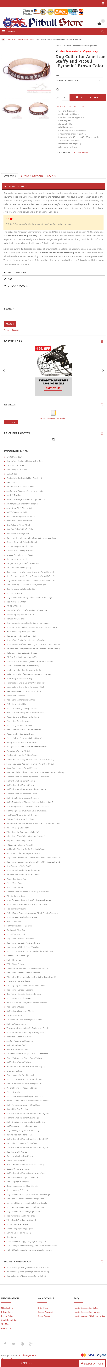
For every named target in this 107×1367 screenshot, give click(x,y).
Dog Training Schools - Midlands (20, 938)
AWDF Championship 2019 (18, 512)
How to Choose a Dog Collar (86, 1308)
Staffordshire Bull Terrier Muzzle (20, 785)
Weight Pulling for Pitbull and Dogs (22, 1087)
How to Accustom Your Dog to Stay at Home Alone (28, 623)
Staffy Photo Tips (14, 959)
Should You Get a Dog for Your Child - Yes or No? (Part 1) (30, 759)
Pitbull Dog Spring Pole (16, 878)
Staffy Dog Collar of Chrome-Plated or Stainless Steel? (30, 802)
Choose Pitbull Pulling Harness (20, 550)
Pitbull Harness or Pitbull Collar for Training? (25, 1164)
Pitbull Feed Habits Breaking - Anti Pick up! (25, 1096)
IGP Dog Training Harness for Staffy (22, 657)
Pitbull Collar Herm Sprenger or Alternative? (25, 712)
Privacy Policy (7, 1312)
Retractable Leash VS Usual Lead (21, 1036)
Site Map (5, 1324)
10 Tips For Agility (14, 1015)
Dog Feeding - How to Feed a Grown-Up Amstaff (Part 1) (30, 571)
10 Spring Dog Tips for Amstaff (20, 844)
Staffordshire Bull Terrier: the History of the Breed (28, 891)
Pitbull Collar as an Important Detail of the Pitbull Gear (30, 951)
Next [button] (48, 108)
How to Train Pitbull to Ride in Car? (21, 635)
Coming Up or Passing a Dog (19, 1232)
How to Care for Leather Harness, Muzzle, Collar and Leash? (32, 627)
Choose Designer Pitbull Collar (20, 546)
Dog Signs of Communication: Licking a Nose (25, 1198)
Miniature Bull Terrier (16, 695)
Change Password (45, 1312)
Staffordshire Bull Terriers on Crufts (22, 793)
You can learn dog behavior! (18, 1160)
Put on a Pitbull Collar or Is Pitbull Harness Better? (28, 1100)
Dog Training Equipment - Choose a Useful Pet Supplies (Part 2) (33, 861)
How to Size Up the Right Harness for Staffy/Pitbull (28, 1267)
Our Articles (12, 473)
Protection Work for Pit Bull (18, 750)
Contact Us (6, 1328)
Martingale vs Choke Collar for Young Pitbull (25, 686)
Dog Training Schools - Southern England (24, 993)
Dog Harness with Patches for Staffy (22, 588)
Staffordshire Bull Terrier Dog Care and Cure (26, 1173)
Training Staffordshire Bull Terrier (21, 819)
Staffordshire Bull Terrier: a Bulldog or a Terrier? (27, 789)
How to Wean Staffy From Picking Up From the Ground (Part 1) (33, 644)
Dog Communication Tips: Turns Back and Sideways (28, 1194)
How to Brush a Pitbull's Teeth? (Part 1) (23, 870)
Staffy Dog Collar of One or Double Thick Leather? (28, 806)
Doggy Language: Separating (19, 1224)
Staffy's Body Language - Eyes (19, 925)
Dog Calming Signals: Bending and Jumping (25, 1207)
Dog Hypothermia (14, 593)
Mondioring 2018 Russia (17, 469)
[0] (99, 24)
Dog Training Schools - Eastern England (23, 972)
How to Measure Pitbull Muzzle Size (22, 917)
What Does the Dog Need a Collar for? (23, 832)
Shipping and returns (32, 176)
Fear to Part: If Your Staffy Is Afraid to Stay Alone (27, 610)
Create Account (44, 1316)
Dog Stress (11, 1237)
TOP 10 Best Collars (15, 964)
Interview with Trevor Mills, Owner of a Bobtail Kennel (30, 661)
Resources (11, 482)
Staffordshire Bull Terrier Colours (21, 780)
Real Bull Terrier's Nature (17, 1049)
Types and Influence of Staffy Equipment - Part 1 (27, 1028)
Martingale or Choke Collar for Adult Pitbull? (25, 682)
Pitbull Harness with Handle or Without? (24, 729)
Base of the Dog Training (17, 1109)
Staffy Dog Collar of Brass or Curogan (23, 797)
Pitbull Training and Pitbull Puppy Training (24, 1058)
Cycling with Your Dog (16, 930)
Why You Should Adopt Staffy (19, 840)
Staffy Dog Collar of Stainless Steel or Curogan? (27, 810)
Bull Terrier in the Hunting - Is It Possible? (24, 853)
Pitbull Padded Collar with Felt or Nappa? (24, 738)
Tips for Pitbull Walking (16, 908)
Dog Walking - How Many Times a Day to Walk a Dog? (29, 597)
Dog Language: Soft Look (17, 1190)
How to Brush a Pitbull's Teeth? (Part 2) (23, 874)
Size (57, 75)
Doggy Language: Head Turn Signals (22, 1185)
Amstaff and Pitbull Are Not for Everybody (25, 490)
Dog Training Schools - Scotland (20, 989)
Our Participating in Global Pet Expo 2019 (24, 478)
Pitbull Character (14, 921)
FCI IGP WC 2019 (14, 606)
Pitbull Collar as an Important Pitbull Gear (24, 1079)
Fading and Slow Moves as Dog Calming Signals (27, 1202)
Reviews (51, 176)
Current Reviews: (63, 152)
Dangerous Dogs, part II (16, 559)
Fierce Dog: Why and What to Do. (21, 614)
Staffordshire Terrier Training (19, 1062)
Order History (43, 1308)
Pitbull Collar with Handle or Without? (23, 716)
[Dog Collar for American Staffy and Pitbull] (13, 108)
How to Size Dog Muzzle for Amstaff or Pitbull (26, 1275)
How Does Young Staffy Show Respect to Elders (27, 1002)
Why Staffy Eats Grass (16, 895)
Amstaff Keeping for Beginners (20, 1040)
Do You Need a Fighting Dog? (19, 567)
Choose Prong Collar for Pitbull (20, 554)
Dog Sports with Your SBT (17, 1151)
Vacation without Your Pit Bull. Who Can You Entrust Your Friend (34, 823)
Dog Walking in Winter (16, 601)
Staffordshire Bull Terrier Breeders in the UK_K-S (27, 1139)
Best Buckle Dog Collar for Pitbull (21, 516)
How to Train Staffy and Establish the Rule (25, 460)
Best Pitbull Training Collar (18, 533)
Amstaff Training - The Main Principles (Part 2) (26, 499)
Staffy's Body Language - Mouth (20, 1011)
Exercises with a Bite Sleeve (18, 981)
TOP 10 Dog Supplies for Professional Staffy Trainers (29, 1249)
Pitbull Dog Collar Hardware (19, 721)
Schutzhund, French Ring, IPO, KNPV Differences (27, 1053)
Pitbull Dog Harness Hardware (19, 725)
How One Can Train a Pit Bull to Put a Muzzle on (27, 904)
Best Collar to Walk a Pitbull (18, 525)
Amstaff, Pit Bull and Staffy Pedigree (22, 503)
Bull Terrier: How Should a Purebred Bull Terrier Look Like (31, 537)
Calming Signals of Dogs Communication (24, 1177)
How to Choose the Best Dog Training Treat (25, 1032)
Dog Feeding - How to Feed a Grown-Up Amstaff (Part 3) (30, 580)
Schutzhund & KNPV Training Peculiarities (24, 1019)
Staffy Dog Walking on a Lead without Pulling (26, 1121)
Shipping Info (7, 1308)
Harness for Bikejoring (16, 618)
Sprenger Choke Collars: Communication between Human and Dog (35, 772)
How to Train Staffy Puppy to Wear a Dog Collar (27, 640)
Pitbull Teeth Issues (15, 887)
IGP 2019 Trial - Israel (15, 465)
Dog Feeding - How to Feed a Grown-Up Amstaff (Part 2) (30, 576)
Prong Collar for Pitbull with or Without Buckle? (27, 746)
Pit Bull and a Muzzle (15, 1006)
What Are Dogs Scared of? (18, 827)
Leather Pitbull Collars (26, 39)
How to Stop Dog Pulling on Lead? (21, 631)
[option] (13, 108)
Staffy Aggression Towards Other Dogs (23, 1104)
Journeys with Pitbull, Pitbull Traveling (23, 947)
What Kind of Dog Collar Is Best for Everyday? (26, 836)
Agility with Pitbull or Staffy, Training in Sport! (26, 849)
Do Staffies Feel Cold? (16, 934)
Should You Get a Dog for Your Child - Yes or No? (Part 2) (30, 763)
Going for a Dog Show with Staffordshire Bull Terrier (29, 900)
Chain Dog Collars (14, 1070)
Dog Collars (12, 39)
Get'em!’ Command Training (19, 1168)
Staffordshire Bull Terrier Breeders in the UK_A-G (27, 1113)
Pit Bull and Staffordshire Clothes (21, 699)
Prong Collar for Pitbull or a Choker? (22, 742)
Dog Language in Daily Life (18, 1181)
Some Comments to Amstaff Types (22, 767)
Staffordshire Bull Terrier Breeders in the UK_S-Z (27, 1147)
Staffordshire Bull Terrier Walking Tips (23, 1117)
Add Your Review (81, 152)
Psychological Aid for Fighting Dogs (22, 755)
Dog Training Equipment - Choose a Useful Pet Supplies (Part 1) (33, 857)
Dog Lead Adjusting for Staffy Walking (23, 1130)
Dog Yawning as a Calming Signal (21, 1215)
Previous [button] (4, 108)
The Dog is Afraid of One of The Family (23, 814)
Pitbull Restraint (13, 1092)
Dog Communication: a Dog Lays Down (23, 1211)
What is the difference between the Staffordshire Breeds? (31, 976)
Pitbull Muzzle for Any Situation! (20, 1074)
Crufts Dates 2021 (14, 456)
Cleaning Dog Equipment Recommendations (26, 985)
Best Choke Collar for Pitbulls (19, 520)
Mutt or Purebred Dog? (16, 1045)
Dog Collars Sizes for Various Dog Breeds (24, 1083)
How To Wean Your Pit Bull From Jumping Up (26, 1066)
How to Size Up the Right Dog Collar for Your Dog (28, 1271)
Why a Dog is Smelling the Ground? (21, 1220)
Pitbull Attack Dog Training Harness (22, 708)
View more (11, 422)
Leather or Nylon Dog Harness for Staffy (24, 669)
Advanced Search (11, 329)
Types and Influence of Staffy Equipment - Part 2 (27, 968)
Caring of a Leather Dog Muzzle (20, 1156)
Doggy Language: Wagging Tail (20, 1228)
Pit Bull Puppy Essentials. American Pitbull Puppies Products (32, 913)
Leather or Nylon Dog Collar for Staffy (23, 665)
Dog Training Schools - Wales (19, 998)
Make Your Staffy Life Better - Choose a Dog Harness (29, 674)
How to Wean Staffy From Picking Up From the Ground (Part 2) (33, 648)
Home (3, 39)
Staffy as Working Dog (16, 1023)
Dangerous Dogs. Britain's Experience (23, 563)
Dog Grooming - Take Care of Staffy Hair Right (26, 584)
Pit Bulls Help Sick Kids (16, 704)
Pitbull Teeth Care (14, 883)
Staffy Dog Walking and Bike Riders (22, 1126)
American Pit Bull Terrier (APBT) (20, 486)
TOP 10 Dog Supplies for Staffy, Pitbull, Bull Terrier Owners (32, 1245)
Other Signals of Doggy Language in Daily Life (26, 1241)
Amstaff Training (14, 495)
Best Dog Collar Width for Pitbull (21, 529)
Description (9, 176)
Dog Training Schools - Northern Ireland (23, 942)
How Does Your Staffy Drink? (19, 866)
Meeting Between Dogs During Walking (24, 691)
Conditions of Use (9, 1320)
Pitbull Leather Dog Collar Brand (20, 733)
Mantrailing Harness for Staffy (19, 678)
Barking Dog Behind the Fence (20, 1134)
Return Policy (7, 1316)
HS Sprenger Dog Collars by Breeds (22, 652)
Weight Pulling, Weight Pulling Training (23, 1143)
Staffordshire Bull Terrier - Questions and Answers (28, 776)
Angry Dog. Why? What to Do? (19, 507)
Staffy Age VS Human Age (18, 955)
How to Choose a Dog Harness (87, 1312)
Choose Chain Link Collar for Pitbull (22, 542)
